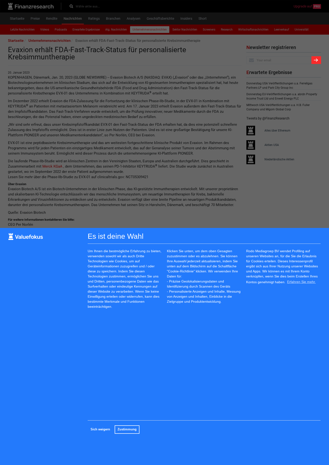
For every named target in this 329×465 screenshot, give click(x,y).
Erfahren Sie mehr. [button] (301, 282)
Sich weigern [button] (100, 429)
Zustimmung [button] (127, 429)
